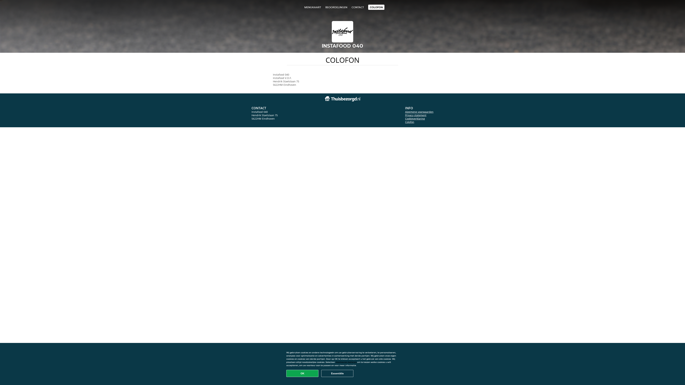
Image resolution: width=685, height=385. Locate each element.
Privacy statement (415, 115)
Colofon (409, 122)
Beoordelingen (336, 7)
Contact (358, 7)
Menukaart (312, 7)
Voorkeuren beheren (346, 362)
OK (302, 373)
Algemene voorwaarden (419, 112)
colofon (376, 7)
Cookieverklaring (415, 118)
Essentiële (337, 373)
